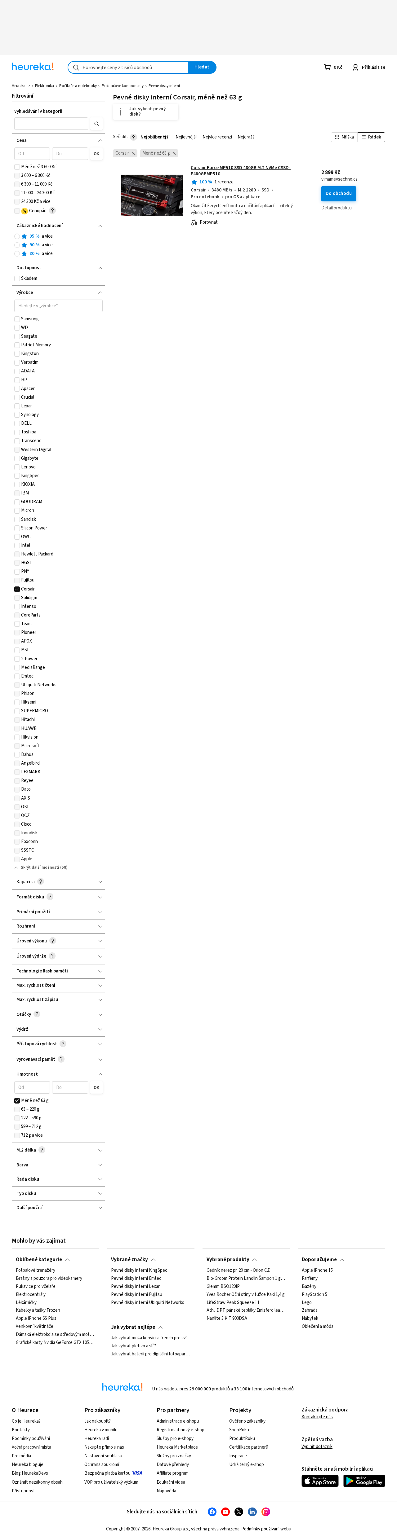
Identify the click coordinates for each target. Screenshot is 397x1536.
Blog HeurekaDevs (30, 1473)
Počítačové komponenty (123, 86)
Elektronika (44, 86)
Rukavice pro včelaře (36, 1287)
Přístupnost (23, 1491)
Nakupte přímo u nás (104, 1447)
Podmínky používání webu (266, 1529)
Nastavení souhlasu (103, 1456)
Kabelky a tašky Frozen (38, 1310)
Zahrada (310, 1310)
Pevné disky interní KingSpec (139, 1270)
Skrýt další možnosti (40, 867)
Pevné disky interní (164, 86)
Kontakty (21, 1430)
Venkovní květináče (34, 1326)
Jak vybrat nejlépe (133, 1327)
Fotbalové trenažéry (35, 1270)
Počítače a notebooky (78, 86)
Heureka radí (96, 1438)
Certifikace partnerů (248, 1447)
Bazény (309, 1287)
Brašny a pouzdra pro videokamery (49, 1278)
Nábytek (310, 1318)
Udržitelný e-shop (246, 1464)
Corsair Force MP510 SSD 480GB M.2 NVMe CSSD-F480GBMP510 (241, 171)
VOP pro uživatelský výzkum (111, 1482)
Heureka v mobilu (101, 1430)
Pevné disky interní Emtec (136, 1278)
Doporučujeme (319, 1259)
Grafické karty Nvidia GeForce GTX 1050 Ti (55, 1343)
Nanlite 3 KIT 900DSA (227, 1318)
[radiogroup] (58, 245)
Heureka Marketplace (177, 1447)
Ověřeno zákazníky (247, 1421)
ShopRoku (239, 1430)
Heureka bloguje (27, 1464)
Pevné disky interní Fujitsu (136, 1294)
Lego (307, 1302)
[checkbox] (17, 167)
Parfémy (310, 1278)
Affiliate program (173, 1473)
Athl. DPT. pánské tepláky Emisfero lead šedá (246, 1310)
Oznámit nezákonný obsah (37, 1482)
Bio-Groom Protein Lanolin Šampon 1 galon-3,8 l (246, 1278)
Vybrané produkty (228, 1259)
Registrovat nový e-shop (180, 1430)
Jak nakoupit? (97, 1421)
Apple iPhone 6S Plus (36, 1318)
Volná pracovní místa (31, 1447)
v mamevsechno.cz (339, 179)
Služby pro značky (174, 1456)
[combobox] (128, 67)
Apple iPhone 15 (317, 1270)
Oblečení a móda (317, 1326)
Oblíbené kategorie (39, 1259)
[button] (51, 123)
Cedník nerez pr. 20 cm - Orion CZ (238, 1270)
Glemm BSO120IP (223, 1287)
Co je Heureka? (26, 1421)
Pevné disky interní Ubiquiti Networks (147, 1302)
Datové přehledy (173, 1464)
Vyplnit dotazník (316, 1446)
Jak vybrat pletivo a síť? (133, 1346)
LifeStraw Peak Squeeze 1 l (233, 1302)
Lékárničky (26, 1302)
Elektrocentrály (31, 1294)
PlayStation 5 (314, 1294)
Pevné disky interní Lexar (135, 1287)
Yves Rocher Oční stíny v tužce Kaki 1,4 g (246, 1294)
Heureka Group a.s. (171, 1529)
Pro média (21, 1456)
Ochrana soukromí (101, 1464)
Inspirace (238, 1456)
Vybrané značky (129, 1259)
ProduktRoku (242, 1438)
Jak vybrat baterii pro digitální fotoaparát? (150, 1354)
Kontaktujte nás (317, 1417)
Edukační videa (171, 1482)
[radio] (17, 236)
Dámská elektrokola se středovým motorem (55, 1335)
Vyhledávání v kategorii (38, 111)
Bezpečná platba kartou (107, 1473)
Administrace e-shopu (178, 1421)
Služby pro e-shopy (175, 1438)
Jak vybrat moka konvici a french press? (149, 1338)
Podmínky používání (31, 1438)
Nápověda (166, 1491)
